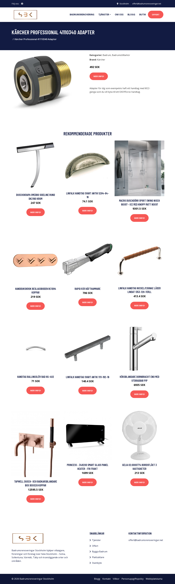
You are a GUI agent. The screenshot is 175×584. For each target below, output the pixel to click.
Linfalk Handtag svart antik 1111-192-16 (87, 377)
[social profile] (22, 3)
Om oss (119, 14)
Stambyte (97, 562)
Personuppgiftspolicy (133, 578)
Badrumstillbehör (121, 55)
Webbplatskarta (154, 578)
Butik (142, 14)
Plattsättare (98, 557)
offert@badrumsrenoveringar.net (146, 3)
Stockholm (124, 3)
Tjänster (96, 540)
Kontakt (106, 578)
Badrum (107, 55)
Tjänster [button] (103, 14)
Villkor (116, 578)
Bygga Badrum (99, 551)
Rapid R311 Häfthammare (87, 288)
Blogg (131, 14)
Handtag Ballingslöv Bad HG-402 (35, 376)
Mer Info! (99, 76)
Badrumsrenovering (82, 14)
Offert (155, 14)
